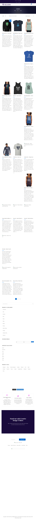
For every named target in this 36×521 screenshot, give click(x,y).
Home (15, 10)
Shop (17, 10)
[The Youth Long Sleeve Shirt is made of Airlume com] (22, 386)
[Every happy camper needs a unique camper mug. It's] (6, 376)
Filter (32, 341)
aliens (8, 367)
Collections (4, 309)
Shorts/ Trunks (5, 328)
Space (3, 354)
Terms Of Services (13, 445)
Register (19, 2)
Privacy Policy (19, 445)
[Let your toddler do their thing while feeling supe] (30, 386)
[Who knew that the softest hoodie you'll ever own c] (22, 376)
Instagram (17, 1)
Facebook (15, 1)
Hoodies (4, 314)
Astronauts (3, 349)
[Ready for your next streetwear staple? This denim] (14, 376)
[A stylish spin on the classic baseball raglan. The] (14, 381)
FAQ (26, 445)
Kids (3, 316)
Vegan (3, 358)
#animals (4, 367)
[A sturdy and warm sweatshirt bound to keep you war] (22, 381)
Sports (3, 356)
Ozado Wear (10, 516)
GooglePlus (18, 1)
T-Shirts (4, 330)
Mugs (3, 321)
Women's (4, 335)
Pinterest (20, 1)
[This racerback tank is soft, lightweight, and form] (30, 381)
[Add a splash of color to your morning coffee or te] (6, 386)
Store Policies (23, 445)
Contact (9, 445)
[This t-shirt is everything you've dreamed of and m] (14, 386)
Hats (3, 311)
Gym (3, 351)
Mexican (22, 367)
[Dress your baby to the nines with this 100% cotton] (30, 376)
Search (33, 304)
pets (25, 367)
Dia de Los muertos (12, 367)
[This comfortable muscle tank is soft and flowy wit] (6, 381)
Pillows (4, 323)
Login (16, 2)
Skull (28, 367)
